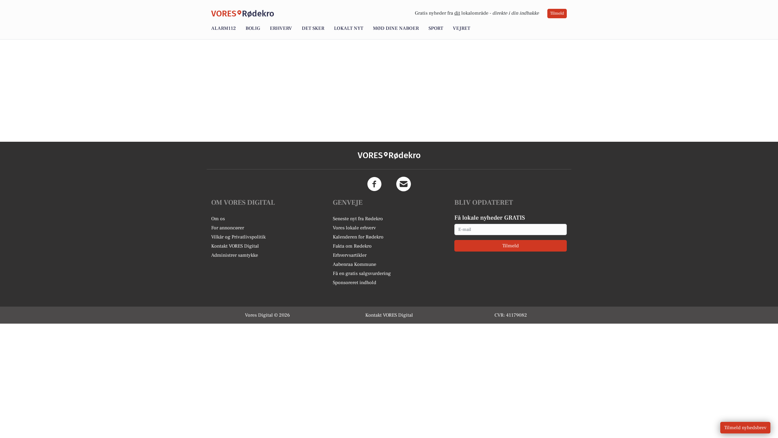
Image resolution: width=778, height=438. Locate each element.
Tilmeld (557, 13)
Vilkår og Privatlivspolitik (238, 237)
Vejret (461, 28)
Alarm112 (223, 28)
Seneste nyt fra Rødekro (358, 219)
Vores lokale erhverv (354, 228)
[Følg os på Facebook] (374, 184)
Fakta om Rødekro (352, 246)
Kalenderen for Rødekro (358, 237)
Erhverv (281, 28)
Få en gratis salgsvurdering (362, 273)
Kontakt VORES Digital (235, 246)
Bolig (253, 28)
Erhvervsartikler (350, 255)
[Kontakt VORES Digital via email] (403, 184)
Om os (218, 219)
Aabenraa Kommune (354, 264)
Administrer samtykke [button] (234, 255)
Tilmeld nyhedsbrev (745, 428)
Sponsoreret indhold (354, 283)
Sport (436, 28)
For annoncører (227, 228)
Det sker (313, 28)
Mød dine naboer (396, 28)
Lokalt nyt (348, 28)
